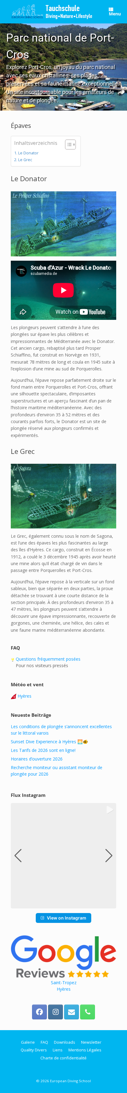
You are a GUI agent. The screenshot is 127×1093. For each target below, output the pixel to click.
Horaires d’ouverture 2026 (37, 759)
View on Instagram (66, 917)
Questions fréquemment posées (47, 659)
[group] (63, 855)
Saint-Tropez (63, 982)
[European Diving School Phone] (87, 1012)
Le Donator (28, 153)
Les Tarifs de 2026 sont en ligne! (43, 750)
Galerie (28, 1042)
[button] (63, 67)
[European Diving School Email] (71, 1012)
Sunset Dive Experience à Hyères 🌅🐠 (49, 741)
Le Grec (25, 159)
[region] (63, 67)
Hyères (23, 696)
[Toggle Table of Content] (67, 144)
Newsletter (91, 1042)
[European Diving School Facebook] (39, 1012)
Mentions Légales (84, 1050)
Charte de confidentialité (63, 1058)
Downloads (64, 1042)
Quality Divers (34, 1050)
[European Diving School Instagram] (55, 1012)
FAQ (44, 1042)
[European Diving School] (52, 11)
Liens (58, 1050)
